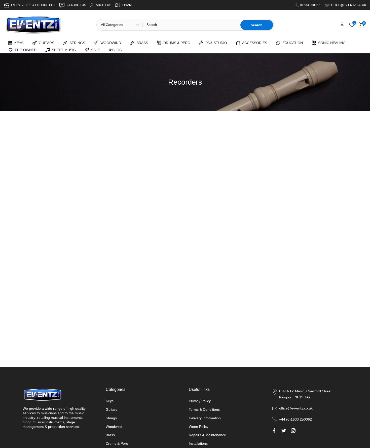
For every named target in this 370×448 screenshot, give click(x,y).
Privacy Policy (200, 401)
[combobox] (191, 25)
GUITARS (45, 43)
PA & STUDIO (215, 43)
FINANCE (129, 5)
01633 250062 (310, 5)
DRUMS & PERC (175, 43)
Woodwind (114, 427)
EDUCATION (291, 43)
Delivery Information (205, 418)
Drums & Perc (117, 443)
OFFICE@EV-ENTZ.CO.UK (347, 5)
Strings (111, 418)
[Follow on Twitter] (283, 431)
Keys (110, 401)
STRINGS (76, 43)
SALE (94, 50)
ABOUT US (103, 5)
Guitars (111, 409)
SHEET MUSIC (63, 50)
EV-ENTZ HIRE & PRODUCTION (33, 5)
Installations (198, 443)
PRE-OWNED (24, 50)
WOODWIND (109, 43)
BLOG (117, 50)
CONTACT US (77, 5)
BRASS (141, 43)
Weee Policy (198, 427)
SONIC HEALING (331, 43)
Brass (110, 435)
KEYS (17, 43)
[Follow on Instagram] (293, 431)
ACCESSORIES (253, 43)
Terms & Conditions (204, 409)
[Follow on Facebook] (274, 431)
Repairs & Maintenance (207, 435)
